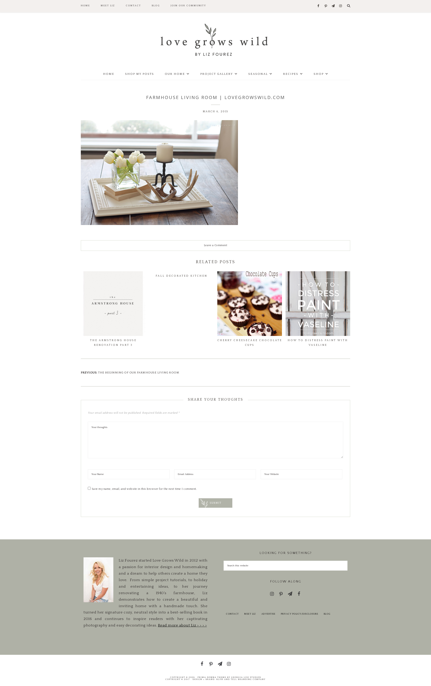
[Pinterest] (326, 6)
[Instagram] (340, 6)
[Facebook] (318, 6)
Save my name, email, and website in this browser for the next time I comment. (144, 488)
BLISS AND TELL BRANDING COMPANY (241, 679)
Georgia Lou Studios (246, 677)
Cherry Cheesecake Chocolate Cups (249, 342)
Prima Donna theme (212, 677)
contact (232, 614)
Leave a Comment (215, 245)
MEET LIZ (250, 614)
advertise (268, 614)
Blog (327, 614)
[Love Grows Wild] (215, 39)
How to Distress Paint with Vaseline (318, 342)
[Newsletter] (333, 6)
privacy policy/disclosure (299, 614)
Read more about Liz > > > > (182, 625)
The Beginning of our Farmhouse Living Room (138, 372)
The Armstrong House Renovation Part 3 (113, 342)
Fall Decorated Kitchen (181, 275)
